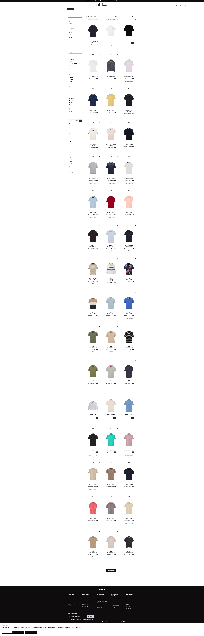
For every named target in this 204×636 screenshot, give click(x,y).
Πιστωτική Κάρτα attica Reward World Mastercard (102, 599)
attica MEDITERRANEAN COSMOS (72, 605)
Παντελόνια (71, 32)
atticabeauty (119, 621)
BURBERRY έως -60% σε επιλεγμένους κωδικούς (94, 0)
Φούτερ (70, 37)
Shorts (70, 43)
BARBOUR (129, 551)
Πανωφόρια (71, 21)
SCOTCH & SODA (111, 109)
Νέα (126, 602)
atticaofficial (113, 621)
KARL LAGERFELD (129, 245)
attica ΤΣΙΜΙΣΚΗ (71, 602)
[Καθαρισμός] (189, 5)
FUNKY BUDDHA (111, 414)
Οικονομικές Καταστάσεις (131, 606)
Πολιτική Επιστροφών (86, 602)
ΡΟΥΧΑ (76, 13)
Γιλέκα (70, 40)
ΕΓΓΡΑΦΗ (90, 616)
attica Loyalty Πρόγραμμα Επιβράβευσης (102, 602)
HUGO (129, 39)
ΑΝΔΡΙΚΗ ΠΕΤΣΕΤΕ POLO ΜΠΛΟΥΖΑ (129, 111)
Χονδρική (127, 604)
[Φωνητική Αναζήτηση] (191, 5)
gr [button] (2, 5)
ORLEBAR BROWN (129, 109)
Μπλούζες (80, 13)
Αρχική (69, 13)
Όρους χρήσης (78, 619)
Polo (70, 26)
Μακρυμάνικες (72, 28)
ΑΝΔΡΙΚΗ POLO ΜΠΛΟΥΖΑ (111, 42)
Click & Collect (85, 604)
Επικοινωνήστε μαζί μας (116, 598)
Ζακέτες (70, 34)
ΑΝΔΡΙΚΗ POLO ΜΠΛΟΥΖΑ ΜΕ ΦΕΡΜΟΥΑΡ (93, 42)
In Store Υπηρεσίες (114, 603)
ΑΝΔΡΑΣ (72, 13)
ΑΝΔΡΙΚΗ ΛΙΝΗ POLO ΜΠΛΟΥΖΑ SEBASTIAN (111, 145)
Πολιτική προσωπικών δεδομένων (87, 619)
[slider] (69, 123)
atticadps (105, 621)
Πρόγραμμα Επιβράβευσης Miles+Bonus (99, 606)
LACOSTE (93, 211)
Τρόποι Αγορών (114, 607)
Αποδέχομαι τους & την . (81, 619)
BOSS (93, 517)
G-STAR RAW (93, 414)
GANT (111, 278)
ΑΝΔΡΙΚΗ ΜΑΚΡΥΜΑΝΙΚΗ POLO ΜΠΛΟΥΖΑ (111, 280)
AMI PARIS (93, 109)
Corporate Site (128, 608)
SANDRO (93, 40)
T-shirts (71, 25)
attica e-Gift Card (87, 606)
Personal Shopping (115, 605)
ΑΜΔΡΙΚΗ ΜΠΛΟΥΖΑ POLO (93, 246)
